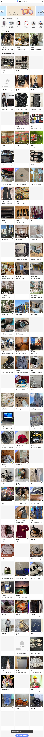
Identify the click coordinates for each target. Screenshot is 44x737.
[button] (13, 46)
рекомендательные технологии (18, 732)
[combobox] (22, 4)
